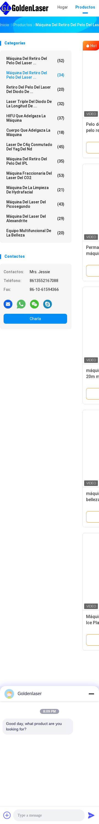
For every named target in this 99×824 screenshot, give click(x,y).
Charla (35, 319)
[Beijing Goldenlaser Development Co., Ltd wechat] (34, 303)
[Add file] (7, 815)
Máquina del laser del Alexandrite (35, 218)
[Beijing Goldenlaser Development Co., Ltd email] (8, 303)
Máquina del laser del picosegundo (35, 204)
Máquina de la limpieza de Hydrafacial (35, 189)
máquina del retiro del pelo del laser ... (35, 60)
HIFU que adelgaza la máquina (35, 118)
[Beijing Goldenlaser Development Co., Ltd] (24, 8)
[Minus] (91, 693)
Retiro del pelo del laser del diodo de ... (35, 89)
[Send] (91, 815)
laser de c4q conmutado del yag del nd (35, 146)
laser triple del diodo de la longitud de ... (35, 103)
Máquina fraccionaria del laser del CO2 (35, 175)
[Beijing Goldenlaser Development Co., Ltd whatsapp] (21, 303)
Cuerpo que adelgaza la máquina (35, 132)
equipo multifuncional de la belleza (35, 232)
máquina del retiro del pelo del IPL (35, 161)
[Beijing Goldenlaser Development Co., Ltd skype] (47, 303)
